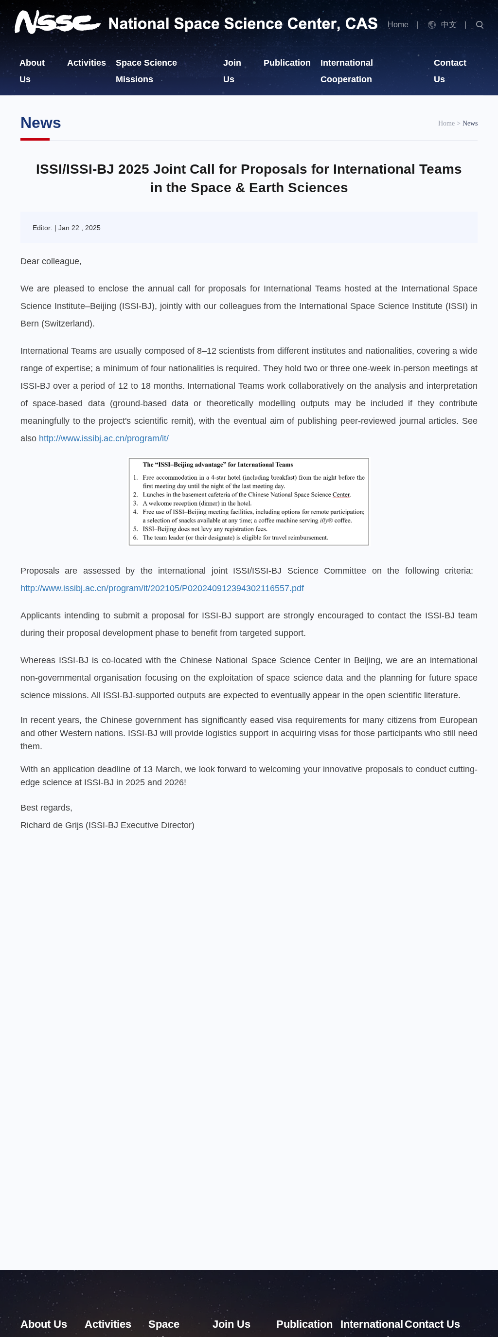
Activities (86, 63)
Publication (287, 63)
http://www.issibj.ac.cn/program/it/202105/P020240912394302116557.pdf (162, 588)
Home (398, 24)
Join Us (231, 1324)
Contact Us (432, 1324)
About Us (43, 1324)
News (470, 123)
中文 (449, 24)
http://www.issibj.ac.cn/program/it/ (104, 438)
